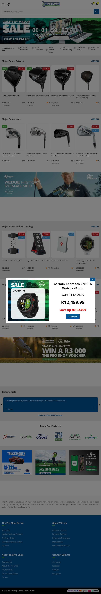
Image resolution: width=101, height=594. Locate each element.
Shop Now (72, 316)
